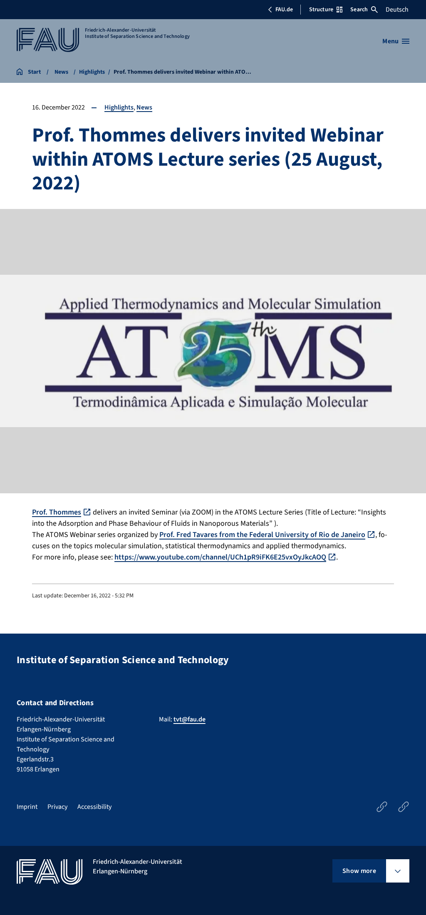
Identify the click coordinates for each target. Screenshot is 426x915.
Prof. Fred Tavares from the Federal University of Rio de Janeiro (262, 535)
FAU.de (284, 9)
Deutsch (397, 9)
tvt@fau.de (189, 719)
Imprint (27, 806)
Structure (321, 9)
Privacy (57, 806)
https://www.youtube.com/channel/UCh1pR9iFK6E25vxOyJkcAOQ (220, 557)
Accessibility (94, 806)
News (144, 107)
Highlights (119, 107)
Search (359, 9)
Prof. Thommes (56, 512)
